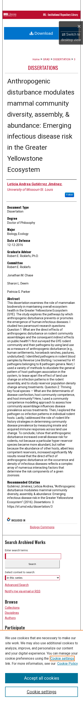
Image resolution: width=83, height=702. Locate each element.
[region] (41, 666)
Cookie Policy (67, 664)
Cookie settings (62, 658)
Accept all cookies (41, 678)
